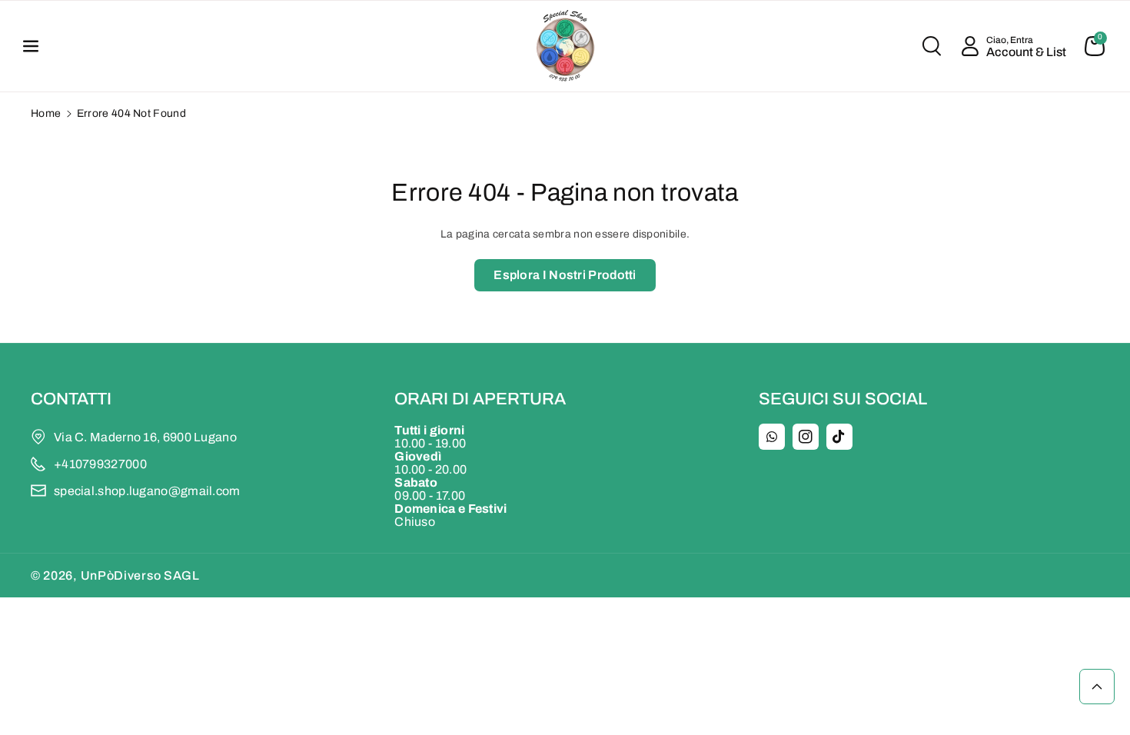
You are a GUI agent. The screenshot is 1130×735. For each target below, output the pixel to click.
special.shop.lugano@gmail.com (147, 490)
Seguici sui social (843, 399)
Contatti (71, 399)
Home (46, 113)
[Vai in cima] (1097, 686)
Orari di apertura (480, 399)
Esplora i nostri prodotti (565, 274)
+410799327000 (100, 464)
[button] (40, 46)
